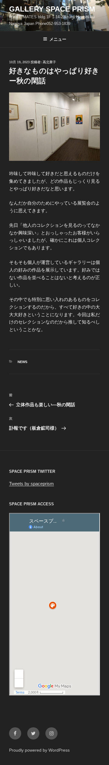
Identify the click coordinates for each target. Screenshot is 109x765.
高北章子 (49, 62)
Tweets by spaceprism (31, 483)
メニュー (57, 39)
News (22, 362)
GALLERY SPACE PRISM (52, 9)
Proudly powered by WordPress (39, 750)
